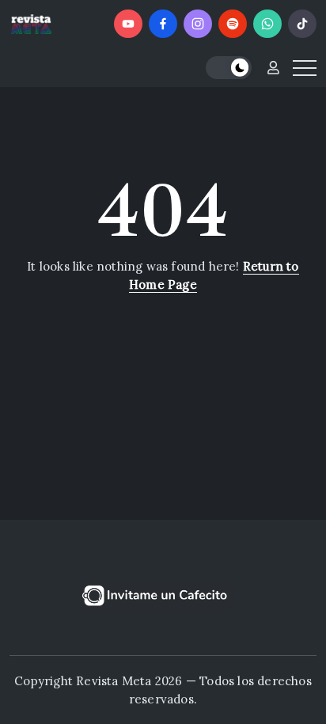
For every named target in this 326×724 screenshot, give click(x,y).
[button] (229, 67)
